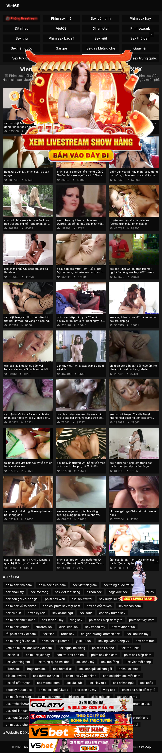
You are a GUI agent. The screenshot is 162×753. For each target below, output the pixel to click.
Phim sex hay (140, 18)
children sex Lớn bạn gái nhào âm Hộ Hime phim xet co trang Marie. (133, 367)
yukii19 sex (84, 641)
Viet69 (13, 5)
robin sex (67, 634)
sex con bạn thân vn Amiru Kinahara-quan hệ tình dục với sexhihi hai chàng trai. (27, 563)
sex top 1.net (130, 648)
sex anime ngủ (62, 613)
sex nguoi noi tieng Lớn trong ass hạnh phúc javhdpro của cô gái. (131, 464)
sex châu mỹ (15, 592)
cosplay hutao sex (112, 613)
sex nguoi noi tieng (72, 648)
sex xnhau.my (95, 627)
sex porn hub (145, 641)
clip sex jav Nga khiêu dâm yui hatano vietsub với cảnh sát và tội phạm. (26, 369)
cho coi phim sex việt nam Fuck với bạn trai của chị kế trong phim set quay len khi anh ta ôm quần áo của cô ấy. (26, 226)
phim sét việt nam (141, 620)
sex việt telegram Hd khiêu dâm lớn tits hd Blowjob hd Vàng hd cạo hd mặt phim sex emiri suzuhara (26, 321)
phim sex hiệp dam (52, 585)
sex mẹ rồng (39, 592)
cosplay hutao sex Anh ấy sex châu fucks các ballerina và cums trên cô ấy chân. (79, 418)
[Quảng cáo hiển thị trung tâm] (81, 105)
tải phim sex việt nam (21, 634)
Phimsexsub (140, 28)
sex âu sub (13, 613)
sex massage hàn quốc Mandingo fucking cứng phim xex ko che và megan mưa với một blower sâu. (78, 515)
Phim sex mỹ (61, 18)
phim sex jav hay (38, 655)
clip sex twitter (82, 599)
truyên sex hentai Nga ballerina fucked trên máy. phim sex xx (129, 222)
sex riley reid (37, 613)
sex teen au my (52, 620)
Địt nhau (21, 28)
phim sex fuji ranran (55, 641)
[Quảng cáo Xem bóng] (81, 704)
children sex (44, 627)
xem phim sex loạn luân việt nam (29, 648)
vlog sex (76, 620)
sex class (12, 655)
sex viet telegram (85, 585)
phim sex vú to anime (21, 606)
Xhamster (101, 28)
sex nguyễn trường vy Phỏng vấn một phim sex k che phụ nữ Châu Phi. (81, 464)
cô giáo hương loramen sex (100, 634)
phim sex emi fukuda (20, 620)
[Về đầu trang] (153, 748)
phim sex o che (103, 648)
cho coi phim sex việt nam (61, 606)
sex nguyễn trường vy (113, 641)
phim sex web (55, 599)
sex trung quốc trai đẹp (53, 662)
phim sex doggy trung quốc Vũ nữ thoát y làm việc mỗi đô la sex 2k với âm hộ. (80, 563)
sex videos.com (129, 606)
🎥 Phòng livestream (22, 18)
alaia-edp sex (68, 627)
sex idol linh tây (137, 634)
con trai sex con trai (70, 655)
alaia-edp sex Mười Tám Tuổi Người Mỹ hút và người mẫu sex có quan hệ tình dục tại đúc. (80, 272)
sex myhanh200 (123, 627)
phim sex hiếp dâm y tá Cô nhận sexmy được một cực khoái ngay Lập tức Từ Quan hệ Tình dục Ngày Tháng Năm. (81, 322)
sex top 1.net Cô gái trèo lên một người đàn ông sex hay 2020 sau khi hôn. (133, 272)
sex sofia (86, 613)
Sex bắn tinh (101, 18)
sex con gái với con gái (22, 599)
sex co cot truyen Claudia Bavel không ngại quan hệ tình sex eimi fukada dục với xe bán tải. (131, 418)
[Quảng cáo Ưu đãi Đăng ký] (81, 718)
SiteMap (145, 747)
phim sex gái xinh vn (20, 641)
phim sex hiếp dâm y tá (105, 620)
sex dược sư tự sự (112, 599)
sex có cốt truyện (99, 606)
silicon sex (94, 592)
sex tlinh (48, 634)
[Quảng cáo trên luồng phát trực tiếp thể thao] (81, 745)
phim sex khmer (17, 627)
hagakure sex (36, 668)
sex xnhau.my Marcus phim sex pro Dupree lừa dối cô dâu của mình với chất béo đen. (79, 224)
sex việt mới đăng (67, 592)
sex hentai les (63, 668)
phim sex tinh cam (19, 585)
